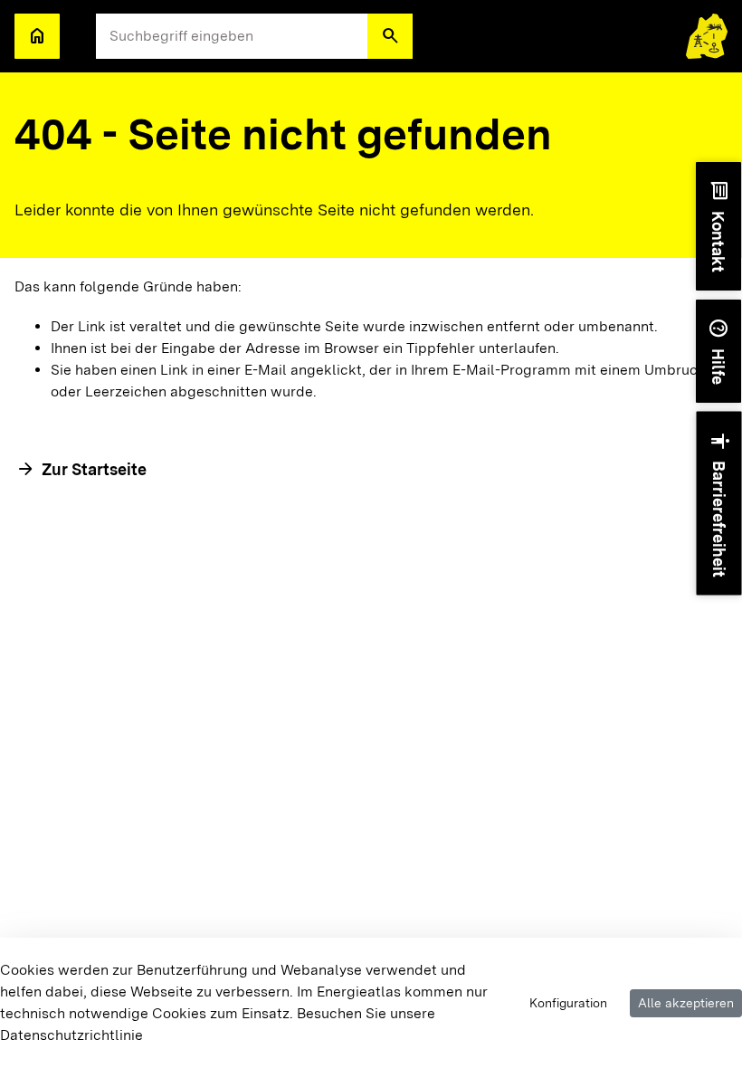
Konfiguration (568, 1003)
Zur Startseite (94, 469)
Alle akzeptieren (686, 1003)
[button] (390, 36)
